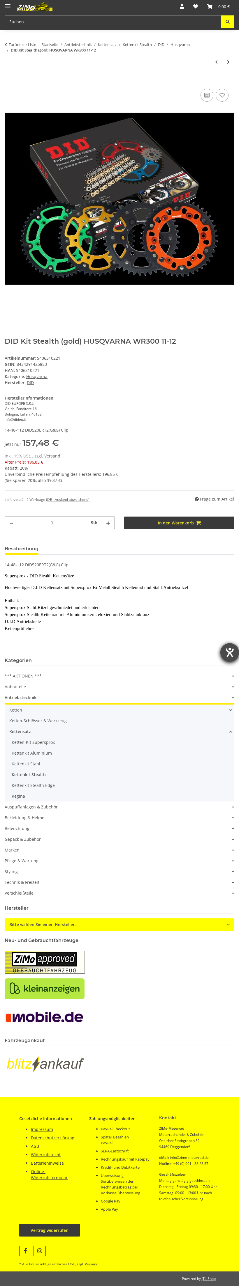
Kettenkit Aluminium (32, 753)
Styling (11, 871)
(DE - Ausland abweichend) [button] (67, 499)
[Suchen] (227, 21)
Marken (12, 850)
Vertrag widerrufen (49, 1230)
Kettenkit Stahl (26, 764)
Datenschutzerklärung (52, 1137)
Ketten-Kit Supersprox (33, 742)
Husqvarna (37, 376)
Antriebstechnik (20, 697)
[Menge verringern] (11, 523)
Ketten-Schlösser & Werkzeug (38, 720)
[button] (182, 6)
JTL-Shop (209, 1278)
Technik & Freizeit (22, 882)
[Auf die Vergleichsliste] (207, 95)
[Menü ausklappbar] (7, 3)
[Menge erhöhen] (108, 523)
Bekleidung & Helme (24, 817)
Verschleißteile (19, 893)
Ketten (15, 710)
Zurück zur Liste (22, 44)
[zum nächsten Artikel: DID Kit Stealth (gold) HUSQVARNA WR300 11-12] (228, 62)
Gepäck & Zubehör (23, 839)
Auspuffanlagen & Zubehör (31, 807)
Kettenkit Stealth (29, 774)
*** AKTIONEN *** (23, 676)
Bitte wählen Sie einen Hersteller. (42, 924)
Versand (52, 456)
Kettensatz (20, 731)
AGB (35, 1146)
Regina (18, 796)
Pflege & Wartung (21, 860)
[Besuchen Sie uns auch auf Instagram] (39, 1251)
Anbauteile (15, 686)
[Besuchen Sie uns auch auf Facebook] (25, 1251)
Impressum (42, 1129)
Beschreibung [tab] (21, 548)
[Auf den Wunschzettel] (222, 95)
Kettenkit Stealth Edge (33, 785)
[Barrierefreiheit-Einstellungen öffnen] (229, 652)
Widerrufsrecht (46, 1154)
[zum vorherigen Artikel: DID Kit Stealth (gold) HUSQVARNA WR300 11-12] (216, 62)
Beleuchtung (17, 828)
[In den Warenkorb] (9, 81)
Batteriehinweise (47, 1163)
